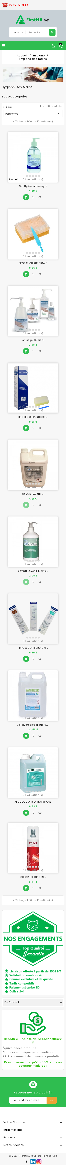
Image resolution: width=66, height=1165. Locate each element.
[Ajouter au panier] (26, 197)
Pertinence (33, 114)
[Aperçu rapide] (40, 197)
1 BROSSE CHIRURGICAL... (33, 648)
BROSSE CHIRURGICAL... (33, 417)
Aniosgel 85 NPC (33, 340)
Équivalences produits (19, 1048)
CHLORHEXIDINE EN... (33, 877)
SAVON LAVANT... (33, 494)
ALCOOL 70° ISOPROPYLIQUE (33, 801)
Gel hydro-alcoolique (33, 186)
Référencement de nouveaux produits (31, 1056)
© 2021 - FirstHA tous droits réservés (33, 1156)
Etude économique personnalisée (28, 1052)
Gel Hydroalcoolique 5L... (33, 724)
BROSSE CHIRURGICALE (33, 263)
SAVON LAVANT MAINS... (33, 571)
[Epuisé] (26, 505)
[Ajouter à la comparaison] (33, 197)
